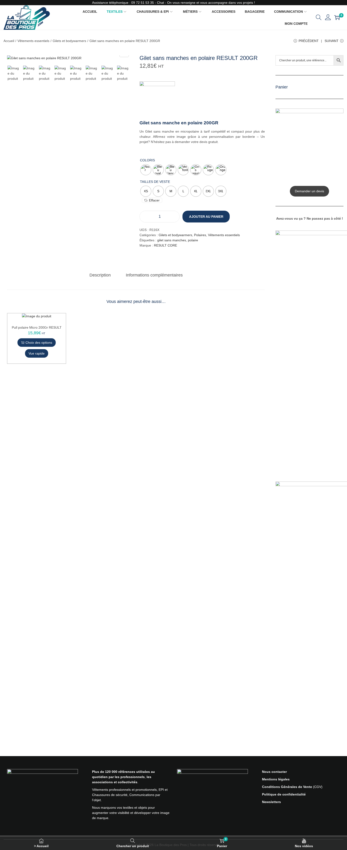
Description (100, 275)
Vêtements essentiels (33, 41)
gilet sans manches (171, 240)
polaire (193, 240)
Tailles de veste (155, 182)
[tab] (100, 275)
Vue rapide (37, 353)
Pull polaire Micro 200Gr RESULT (37, 327)
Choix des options (38, 342)
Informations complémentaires (154, 275)
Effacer (154, 200)
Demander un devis (309, 191)
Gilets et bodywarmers (69, 41)
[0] (337, 17)
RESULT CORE (165, 245)
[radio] (145, 169)
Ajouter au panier (206, 216)
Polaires (200, 235)
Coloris (147, 160)
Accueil (9, 41)
